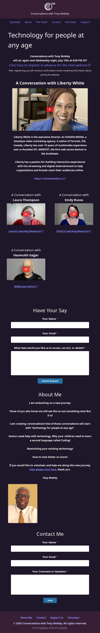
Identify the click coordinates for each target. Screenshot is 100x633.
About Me (26, 617)
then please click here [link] (43, 469)
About (28, 22)
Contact (56, 22)
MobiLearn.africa (24, 286)
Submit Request (50, 381)
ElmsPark (63, 628)
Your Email (50, 333)
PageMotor (43, 628)
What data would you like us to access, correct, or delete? (50, 348)
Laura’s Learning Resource (25, 231)
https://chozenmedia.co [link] (48, 178)
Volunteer (71, 22)
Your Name (50, 319)
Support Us (56, 617)
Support (85, 22)
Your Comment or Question (50, 571)
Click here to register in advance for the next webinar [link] (48, 65)
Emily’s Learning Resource (73, 231)
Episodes (15, 22)
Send (50, 600)
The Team (42, 22)
